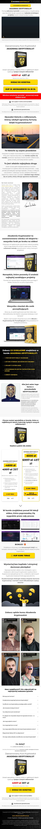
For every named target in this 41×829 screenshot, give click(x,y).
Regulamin (14, 818)
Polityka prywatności (23, 818)
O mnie (9, 818)
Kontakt (31, 818)
